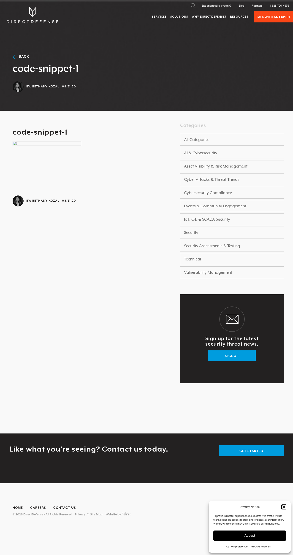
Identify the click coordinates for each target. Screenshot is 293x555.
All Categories (196, 139)
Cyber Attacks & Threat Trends (211, 179)
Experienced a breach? (216, 5)
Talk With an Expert (273, 17)
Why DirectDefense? (209, 16)
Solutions (179, 16)
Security (191, 232)
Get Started (251, 451)
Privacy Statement (261, 546)
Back (22, 56)
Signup (232, 356)
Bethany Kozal (45, 86)
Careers (38, 507)
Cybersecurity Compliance (208, 192)
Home (18, 507)
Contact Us (64, 507)
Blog (241, 5)
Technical (192, 259)
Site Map (96, 514)
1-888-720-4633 (279, 5)
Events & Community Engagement (215, 206)
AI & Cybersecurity (200, 153)
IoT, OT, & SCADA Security (207, 219)
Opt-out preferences (237, 546)
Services (159, 16)
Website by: (114, 514)
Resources (239, 16)
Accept (249, 535)
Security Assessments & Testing (212, 246)
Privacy (80, 514)
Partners (257, 5)
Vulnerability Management (208, 272)
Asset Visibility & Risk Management (215, 166)
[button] (284, 507)
